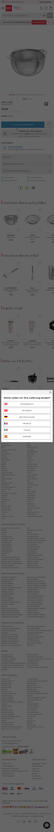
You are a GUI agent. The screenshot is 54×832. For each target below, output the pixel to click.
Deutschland (27, 417)
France (27, 423)
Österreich (27, 404)
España (27, 436)
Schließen (50, 392)
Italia (27, 430)
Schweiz (27, 411)
